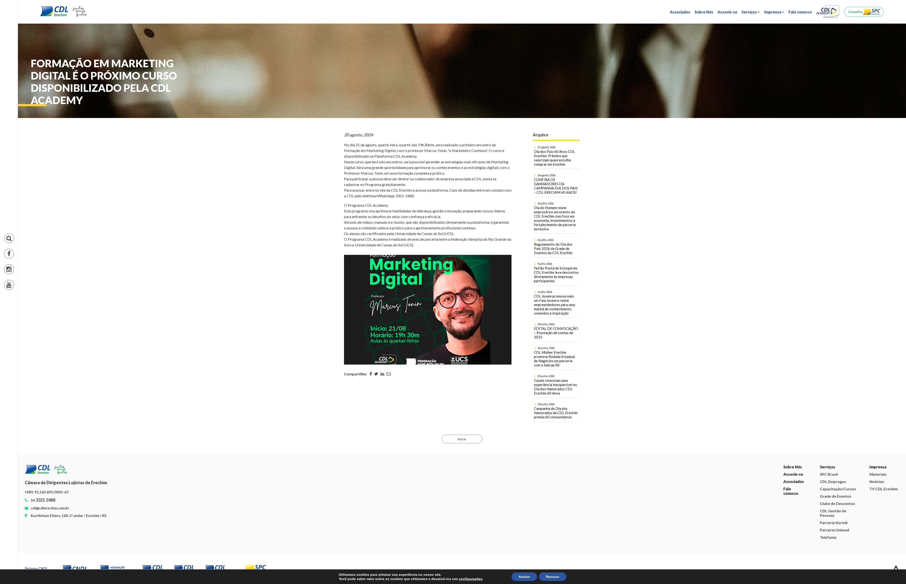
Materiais (778, 29)
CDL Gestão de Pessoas (768, 63)
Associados (680, 12)
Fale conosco (800, 12)
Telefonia (755, 83)
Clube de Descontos (765, 56)
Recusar (552, 577)
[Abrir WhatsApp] (894, 572)
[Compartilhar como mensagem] (388, 374)
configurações (470, 579)
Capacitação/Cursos (837, 489)
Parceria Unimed (762, 77)
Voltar (461, 439)
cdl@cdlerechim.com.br (50, 508)
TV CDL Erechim (784, 49)
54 (43, 500)
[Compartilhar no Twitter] (376, 374)
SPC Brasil (756, 29)
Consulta (855, 12)
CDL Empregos (760, 36)
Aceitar (524, 577)
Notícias (777, 36)
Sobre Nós (704, 12)
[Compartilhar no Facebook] (370, 374)
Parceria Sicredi (761, 70)
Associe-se (727, 12)
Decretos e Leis (783, 42)
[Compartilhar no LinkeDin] (382, 374)
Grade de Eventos (763, 49)
